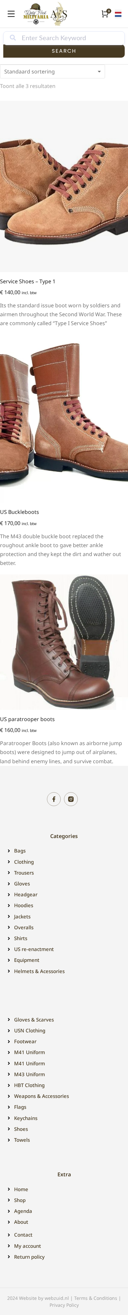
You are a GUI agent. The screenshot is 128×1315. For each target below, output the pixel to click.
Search (64, 51)
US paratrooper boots (27, 719)
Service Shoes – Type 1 (27, 281)
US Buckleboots (19, 512)
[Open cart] (105, 14)
